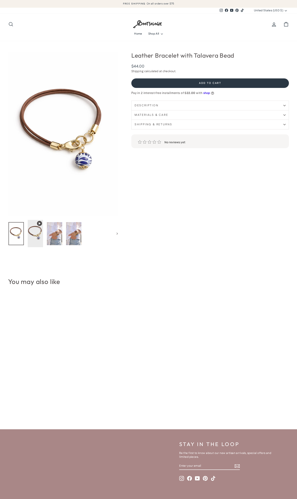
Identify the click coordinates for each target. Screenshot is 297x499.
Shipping (137, 71)
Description (147, 105)
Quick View (41, 391)
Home (138, 33)
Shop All (154, 33)
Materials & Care (151, 115)
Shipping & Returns (153, 124)
